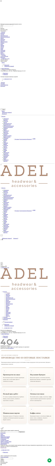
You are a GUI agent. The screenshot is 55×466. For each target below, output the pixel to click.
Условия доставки (5, 440)
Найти (2, 459)
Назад (8, 292)
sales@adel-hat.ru (5, 68)
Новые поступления (5, 436)
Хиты (2, 434)
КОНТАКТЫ (4, 444)
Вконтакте (5, 73)
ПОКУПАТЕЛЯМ (5, 438)
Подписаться (21, 431)
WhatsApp (5, 74)
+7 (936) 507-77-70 (5, 58)
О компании (3, 439)
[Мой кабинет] (1, 237)
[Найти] (2, 27)
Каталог (8, 294)
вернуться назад (4, 348)
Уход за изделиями (5, 442)
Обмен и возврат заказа (6, 441)
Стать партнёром (5, 448)
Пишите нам (3, 447)
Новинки (3, 435)
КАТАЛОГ (3, 433)
